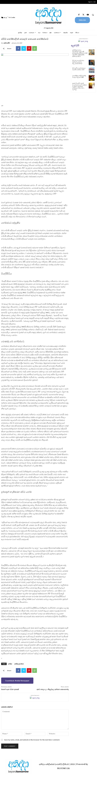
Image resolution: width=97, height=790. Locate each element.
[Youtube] (87, 14)
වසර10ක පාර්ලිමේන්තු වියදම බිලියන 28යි (79, 76)
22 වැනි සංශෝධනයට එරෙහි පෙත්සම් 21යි (79, 68)
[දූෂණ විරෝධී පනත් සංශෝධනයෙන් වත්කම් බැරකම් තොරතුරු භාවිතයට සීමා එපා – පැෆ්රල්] (92, 85)
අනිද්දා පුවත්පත (19, 664)
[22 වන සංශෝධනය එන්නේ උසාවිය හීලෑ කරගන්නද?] (92, 63)
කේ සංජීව (6, 43)
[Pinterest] (29, 48)
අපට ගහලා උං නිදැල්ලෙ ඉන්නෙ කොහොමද (53, 689)
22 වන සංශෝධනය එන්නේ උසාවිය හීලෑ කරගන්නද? (78, 62)
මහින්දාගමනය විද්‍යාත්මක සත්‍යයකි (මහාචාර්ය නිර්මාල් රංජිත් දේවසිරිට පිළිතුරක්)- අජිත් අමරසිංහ (79, 53)
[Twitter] (83, 14)
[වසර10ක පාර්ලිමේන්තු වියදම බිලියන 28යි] (92, 78)
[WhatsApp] (34, 48)
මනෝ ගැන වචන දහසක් (10, 689)
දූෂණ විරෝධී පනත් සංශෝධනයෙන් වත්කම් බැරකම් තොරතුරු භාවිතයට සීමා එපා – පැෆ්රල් (79, 86)
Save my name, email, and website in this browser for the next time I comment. (32, 740)
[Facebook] (79, 14)
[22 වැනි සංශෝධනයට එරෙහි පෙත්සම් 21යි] (92, 70)
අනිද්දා (10, 664)
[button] (93, 15)
